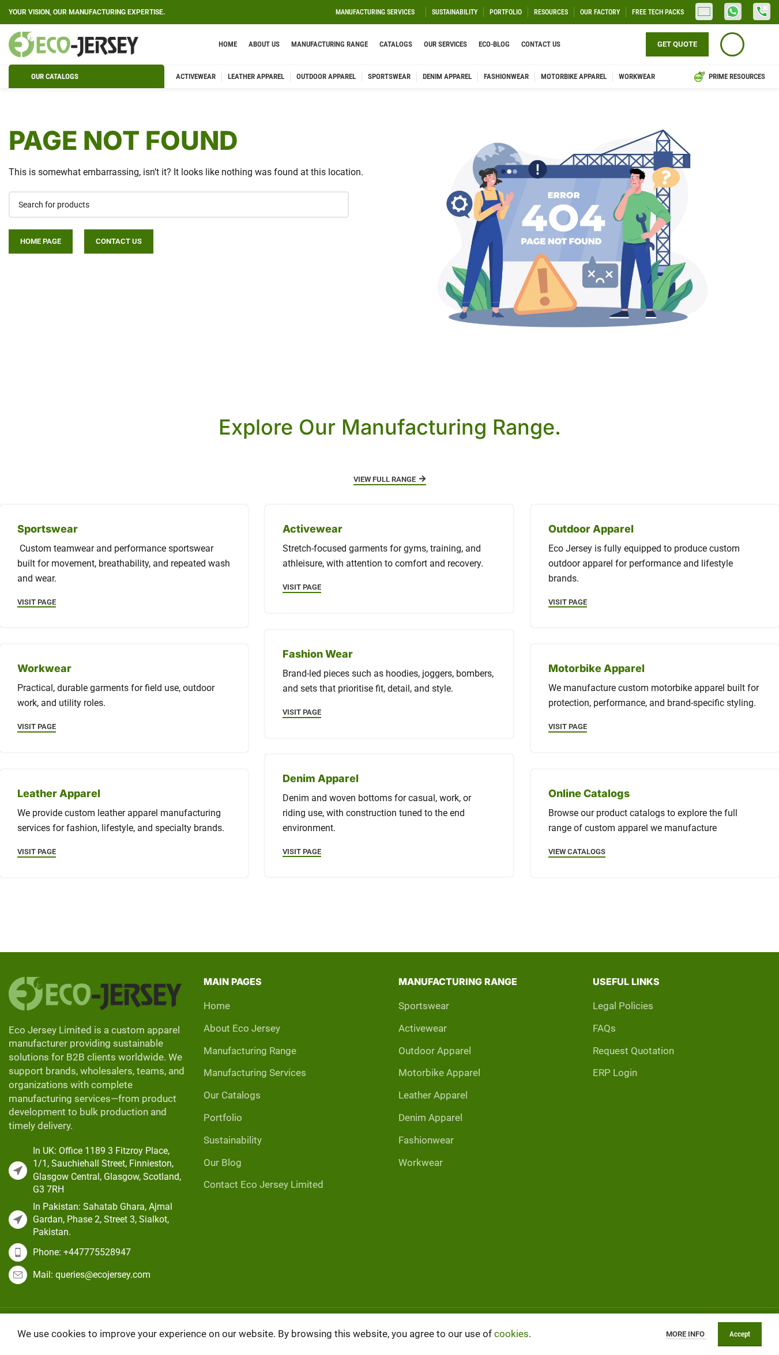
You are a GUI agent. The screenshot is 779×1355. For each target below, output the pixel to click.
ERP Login (615, 1072)
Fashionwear (426, 1140)
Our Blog (223, 1162)
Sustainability (233, 1140)
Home (217, 1005)
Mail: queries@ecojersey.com (91, 1274)
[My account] (732, 44)
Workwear (420, 1162)
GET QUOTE (677, 44)
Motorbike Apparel (439, 1072)
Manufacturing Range (250, 1050)
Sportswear (423, 1005)
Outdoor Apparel (434, 1050)
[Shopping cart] (763, 44)
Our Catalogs (232, 1095)
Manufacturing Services (255, 1072)
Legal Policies (623, 1005)
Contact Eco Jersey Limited (263, 1184)
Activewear (422, 1028)
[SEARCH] (335, 204)
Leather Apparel (433, 1095)
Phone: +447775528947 (82, 1252)
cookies (511, 1333)
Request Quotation (633, 1050)
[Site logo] (73, 43)
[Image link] (95, 992)
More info (686, 1334)
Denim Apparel (430, 1117)
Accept (739, 1334)
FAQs (604, 1028)
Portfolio (223, 1117)
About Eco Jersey (242, 1028)
